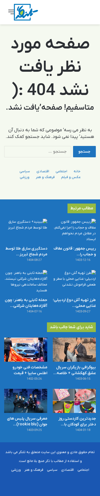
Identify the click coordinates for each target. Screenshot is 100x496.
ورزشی (24, 177)
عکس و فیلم (71, 177)
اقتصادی (42, 171)
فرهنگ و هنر (45, 177)
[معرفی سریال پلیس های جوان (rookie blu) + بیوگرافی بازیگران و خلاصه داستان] (25, 401)
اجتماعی (61, 171)
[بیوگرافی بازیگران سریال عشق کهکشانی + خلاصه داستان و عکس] (74, 350)
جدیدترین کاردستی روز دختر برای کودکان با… (77, 421)
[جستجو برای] (89, 14)
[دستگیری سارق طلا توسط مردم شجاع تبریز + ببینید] (25, 231)
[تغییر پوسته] (79, 14)
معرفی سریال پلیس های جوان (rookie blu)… (27, 421)
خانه (77, 171)
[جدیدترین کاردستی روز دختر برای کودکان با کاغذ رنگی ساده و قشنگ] (74, 401)
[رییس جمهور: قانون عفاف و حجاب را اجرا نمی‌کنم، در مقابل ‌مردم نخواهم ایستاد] (74, 231)
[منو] (11, 14)
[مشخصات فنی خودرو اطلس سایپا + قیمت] (25, 350)
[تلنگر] (26, 12)
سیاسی (24, 171)
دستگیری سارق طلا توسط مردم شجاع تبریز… (26, 251)
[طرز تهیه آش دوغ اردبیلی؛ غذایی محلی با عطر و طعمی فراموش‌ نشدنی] (74, 282)
